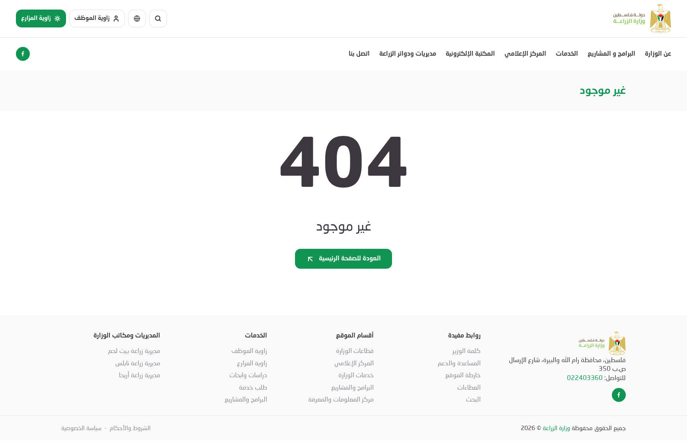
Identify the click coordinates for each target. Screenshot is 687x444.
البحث (473, 399)
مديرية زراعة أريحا (139, 374)
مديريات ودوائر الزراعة (407, 54)
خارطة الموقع (463, 374)
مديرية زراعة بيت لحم (134, 350)
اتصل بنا (359, 54)
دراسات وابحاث (248, 374)
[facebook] (23, 54)
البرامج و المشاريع (611, 54)
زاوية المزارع (252, 362)
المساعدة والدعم (459, 362)
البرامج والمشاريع (352, 387)
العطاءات (469, 387)
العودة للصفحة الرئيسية (350, 259)
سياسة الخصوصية (81, 427)
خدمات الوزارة (356, 374)
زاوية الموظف (249, 350)
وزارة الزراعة (556, 427)
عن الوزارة (658, 54)
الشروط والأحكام (130, 427)
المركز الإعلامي (525, 54)
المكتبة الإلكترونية (470, 54)
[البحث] (158, 18)
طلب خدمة (253, 387)
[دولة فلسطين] (642, 18)
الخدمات (567, 54)
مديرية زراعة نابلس (137, 362)
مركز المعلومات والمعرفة (341, 399)
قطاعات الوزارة (355, 350)
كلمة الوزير (466, 350)
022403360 (585, 377)
